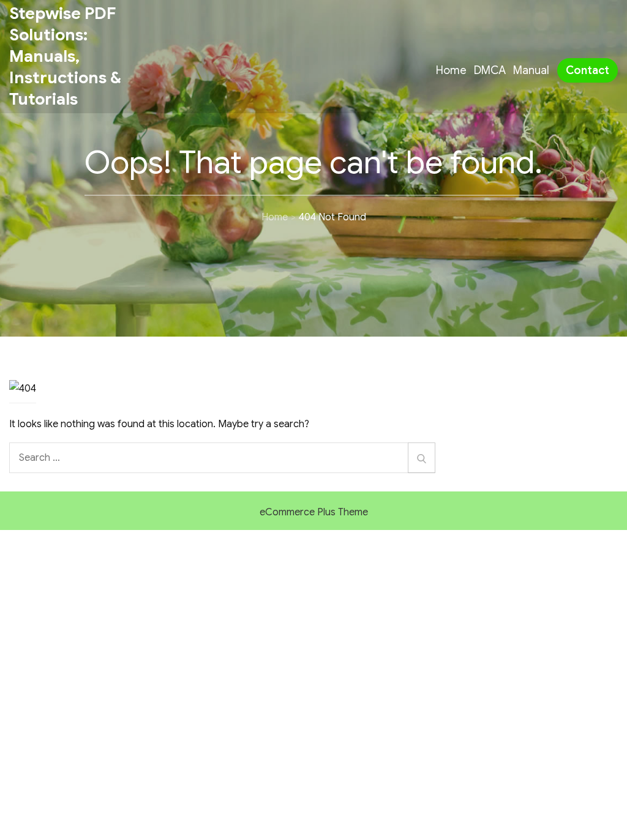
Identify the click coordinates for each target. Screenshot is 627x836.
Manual (531, 70)
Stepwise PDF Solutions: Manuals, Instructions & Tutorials (65, 56)
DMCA (490, 70)
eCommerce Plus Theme (314, 512)
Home (451, 70)
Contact (587, 70)
